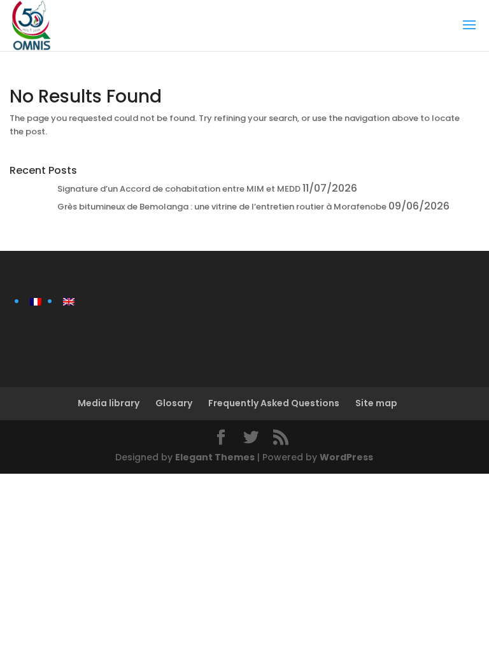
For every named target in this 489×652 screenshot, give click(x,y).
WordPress (346, 457)
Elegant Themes (215, 457)
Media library (108, 403)
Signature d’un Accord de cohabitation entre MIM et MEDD (179, 189)
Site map (376, 403)
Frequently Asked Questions (273, 403)
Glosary (173, 403)
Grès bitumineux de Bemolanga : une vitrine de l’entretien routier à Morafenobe (221, 207)
